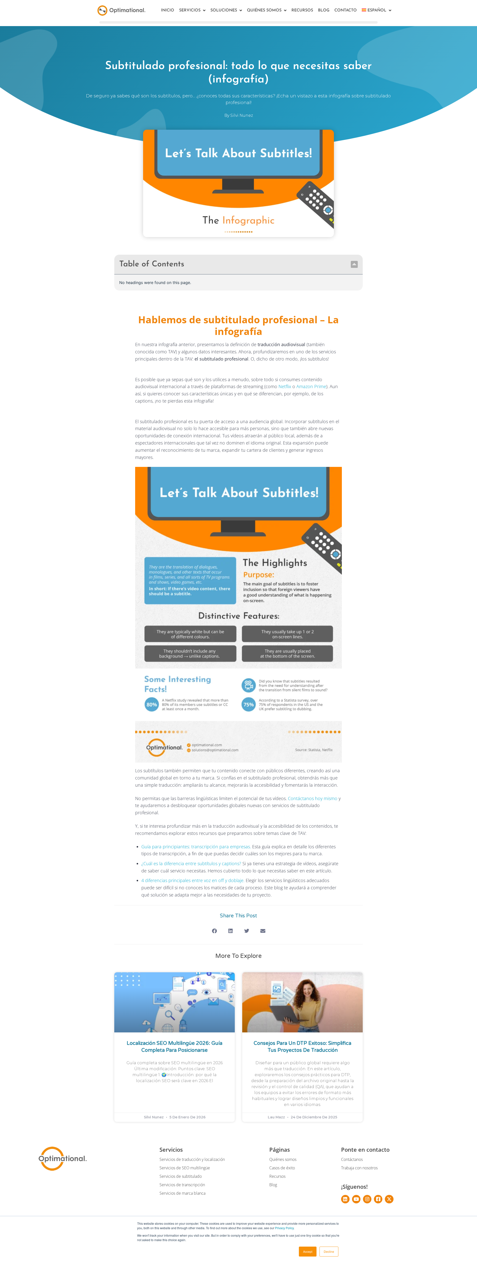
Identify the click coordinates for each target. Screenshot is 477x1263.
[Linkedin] (345, 1199)
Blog (323, 10)
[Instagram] (367, 1199)
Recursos (302, 10)
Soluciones (223, 10)
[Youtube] (356, 1199)
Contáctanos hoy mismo (312, 798)
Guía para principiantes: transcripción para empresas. (196, 847)
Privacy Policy (284, 1228)
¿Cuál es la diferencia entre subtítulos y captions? (191, 863)
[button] (354, 264)
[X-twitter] (389, 1199)
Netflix (284, 386)
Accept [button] (307, 1251)
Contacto (345, 10)
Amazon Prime (311, 386)
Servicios (189, 10)
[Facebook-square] (378, 1199)
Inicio (167, 10)
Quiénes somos (264, 10)
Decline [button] (329, 1251)
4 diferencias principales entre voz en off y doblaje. (192, 880)
